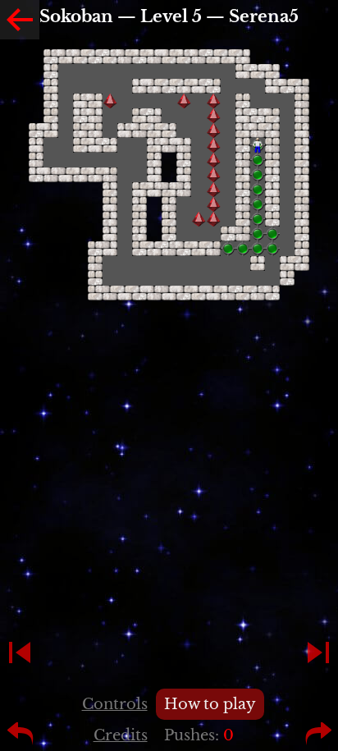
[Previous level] (19, 652)
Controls (115, 704)
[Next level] (318, 652)
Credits (121, 735)
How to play (210, 704)
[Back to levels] (19, 19)
